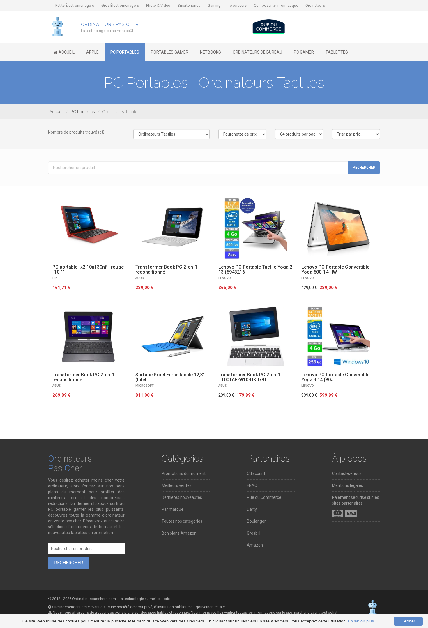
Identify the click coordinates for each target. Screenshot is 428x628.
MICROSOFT (144, 386)
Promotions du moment (184, 473)
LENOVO (224, 278)
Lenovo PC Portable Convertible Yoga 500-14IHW (335, 269)
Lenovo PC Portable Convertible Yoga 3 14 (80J (335, 377)
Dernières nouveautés (182, 497)
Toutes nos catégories (182, 521)
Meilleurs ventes (177, 485)
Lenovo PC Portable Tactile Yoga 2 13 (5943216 (255, 269)
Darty (252, 509)
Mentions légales (347, 485)
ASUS (139, 278)
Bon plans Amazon (179, 533)
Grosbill (253, 533)
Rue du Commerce (264, 497)
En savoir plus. (361, 621)
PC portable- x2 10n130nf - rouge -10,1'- (88, 269)
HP (54, 278)
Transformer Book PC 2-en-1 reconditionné (166, 269)
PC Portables (83, 111)
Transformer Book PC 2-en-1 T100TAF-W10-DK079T (249, 377)
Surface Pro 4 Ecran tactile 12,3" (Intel (170, 377)
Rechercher (364, 168)
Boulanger (256, 521)
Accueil (56, 111)
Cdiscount (256, 473)
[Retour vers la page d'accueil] (57, 26)
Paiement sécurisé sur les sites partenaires (355, 500)
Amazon (255, 545)
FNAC (252, 485)
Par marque (172, 509)
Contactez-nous (347, 473)
